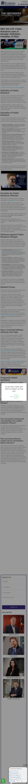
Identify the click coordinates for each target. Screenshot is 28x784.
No (11, 396)
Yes (16, 396)
